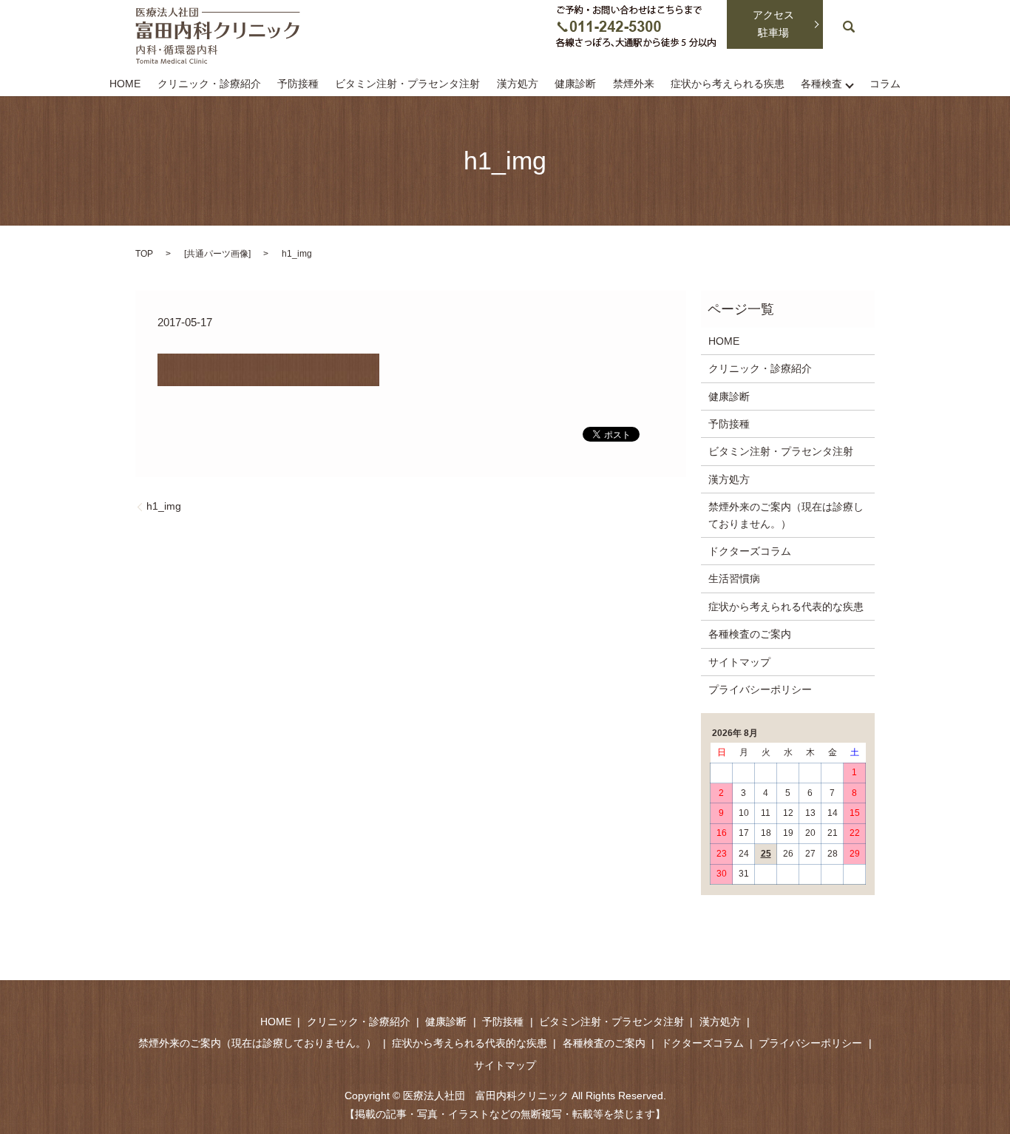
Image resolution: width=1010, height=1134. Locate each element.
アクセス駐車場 (773, 23)
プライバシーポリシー (760, 689)
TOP (144, 254)
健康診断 (575, 84)
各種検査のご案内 (749, 634)
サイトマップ (739, 662)
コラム (885, 84)
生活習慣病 (734, 578)
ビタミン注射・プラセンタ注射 (407, 84)
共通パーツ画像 (217, 254)
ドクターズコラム (749, 551)
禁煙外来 (633, 84)
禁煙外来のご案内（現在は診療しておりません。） (786, 515)
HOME (124, 84)
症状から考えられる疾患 (727, 84)
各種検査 (821, 84)
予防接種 (298, 84)
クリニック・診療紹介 (209, 84)
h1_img (163, 506)
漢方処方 (517, 84)
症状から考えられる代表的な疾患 (786, 606)
